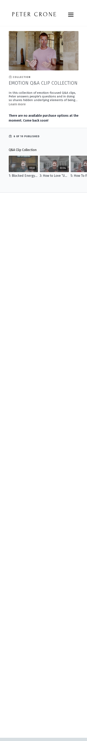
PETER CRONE (34, 14)
